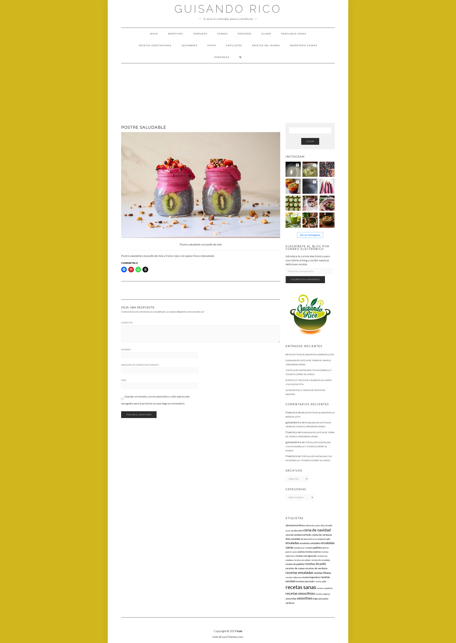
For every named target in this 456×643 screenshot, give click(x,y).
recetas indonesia (294, 577)
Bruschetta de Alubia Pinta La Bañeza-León (310, 354)
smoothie (291, 598)
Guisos (266, 33)
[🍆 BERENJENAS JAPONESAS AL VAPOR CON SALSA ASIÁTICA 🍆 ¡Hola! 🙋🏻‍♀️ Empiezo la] (327, 186)
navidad (308, 548)
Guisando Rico (228, 9)
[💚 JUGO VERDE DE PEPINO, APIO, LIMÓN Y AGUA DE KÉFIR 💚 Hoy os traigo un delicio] (293, 220)
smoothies (305, 598)
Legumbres (189, 45)
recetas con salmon (302, 560)
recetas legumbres (311, 577)
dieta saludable (293, 539)
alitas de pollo (326, 525)
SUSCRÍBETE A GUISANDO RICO (305, 279)
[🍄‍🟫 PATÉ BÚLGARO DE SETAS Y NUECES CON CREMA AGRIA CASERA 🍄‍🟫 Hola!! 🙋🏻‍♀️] (310, 220)
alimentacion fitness (295, 525)
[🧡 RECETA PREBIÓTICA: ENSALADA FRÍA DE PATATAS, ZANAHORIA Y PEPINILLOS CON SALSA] (327, 220)
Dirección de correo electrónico (140, 365)
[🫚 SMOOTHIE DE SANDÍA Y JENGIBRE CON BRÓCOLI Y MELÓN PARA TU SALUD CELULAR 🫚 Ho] (310, 203)
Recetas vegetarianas (155, 45)
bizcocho (298, 530)
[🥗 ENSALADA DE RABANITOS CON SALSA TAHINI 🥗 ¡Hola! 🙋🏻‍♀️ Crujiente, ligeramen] (310, 186)
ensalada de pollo (322, 539)
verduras (290, 603)
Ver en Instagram (310, 235)
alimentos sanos (313, 525)
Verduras (200, 33)
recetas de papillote (295, 564)
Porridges (221, 57)
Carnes (222, 33)
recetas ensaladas (299, 572)
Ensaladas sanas (293, 33)
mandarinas (299, 548)
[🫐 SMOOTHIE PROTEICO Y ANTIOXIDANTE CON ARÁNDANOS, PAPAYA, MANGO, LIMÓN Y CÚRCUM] (293, 186)
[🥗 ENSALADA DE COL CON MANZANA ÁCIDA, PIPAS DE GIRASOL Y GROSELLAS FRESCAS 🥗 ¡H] (310, 169)
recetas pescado (305, 581)
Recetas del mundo (266, 45)
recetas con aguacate (306, 556)
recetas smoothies (300, 593)
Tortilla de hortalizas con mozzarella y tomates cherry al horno (308, 446)
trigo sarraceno (320, 598)
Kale (239, 631)
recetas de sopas (295, 568)
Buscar (310, 141)
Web (123, 380)
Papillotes (234, 45)
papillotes (317, 547)
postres (325, 548)
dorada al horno (307, 539)
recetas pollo (320, 581)
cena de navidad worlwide (298, 535)
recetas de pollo (315, 564)
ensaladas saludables (310, 543)
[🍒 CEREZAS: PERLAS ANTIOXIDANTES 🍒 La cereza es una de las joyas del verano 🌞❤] (327, 169)
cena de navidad (317, 530)
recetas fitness (322, 572)
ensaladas (292, 543)
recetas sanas (301, 587)
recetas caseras (313, 551)
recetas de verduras (316, 568)
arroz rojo (290, 530)
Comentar (127, 322)
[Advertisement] (228, 90)
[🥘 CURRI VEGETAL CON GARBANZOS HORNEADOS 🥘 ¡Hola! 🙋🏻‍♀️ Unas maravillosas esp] (293, 169)
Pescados (244, 33)
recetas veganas (322, 594)
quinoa (301, 551)
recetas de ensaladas (320, 560)
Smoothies (175, 33)
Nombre (126, 349)
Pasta (212, 45)
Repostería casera (303, 45)
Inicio (154, 33)
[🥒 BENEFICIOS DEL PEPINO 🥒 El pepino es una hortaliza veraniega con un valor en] (293, 203)
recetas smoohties (325, 588)
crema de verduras (322, 534)
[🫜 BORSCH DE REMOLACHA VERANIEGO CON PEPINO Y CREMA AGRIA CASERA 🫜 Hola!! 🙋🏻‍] (327, 203)
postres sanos (291, 552)
